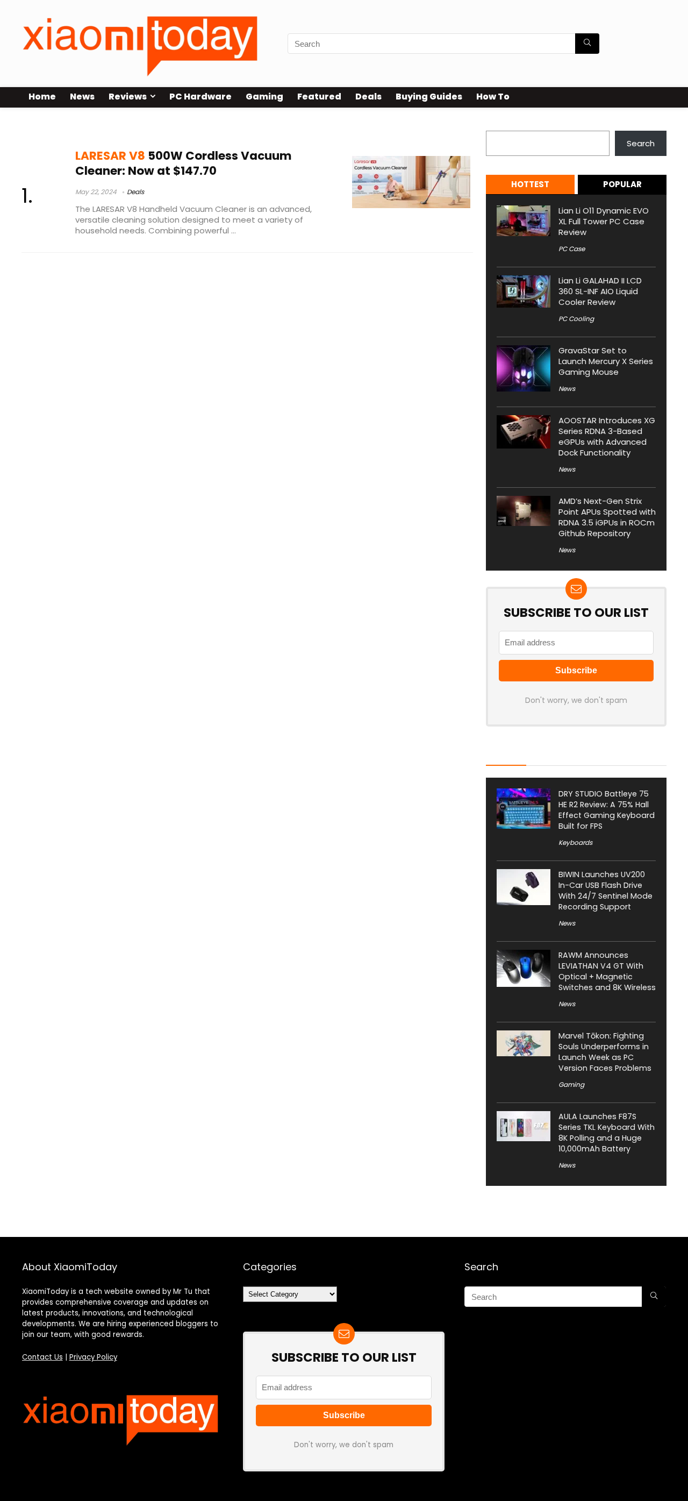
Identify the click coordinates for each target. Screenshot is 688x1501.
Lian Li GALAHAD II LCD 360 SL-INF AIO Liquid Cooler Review (600, 291)
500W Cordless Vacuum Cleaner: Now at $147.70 (183, 163)
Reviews (128, 96)
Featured (319, 96)
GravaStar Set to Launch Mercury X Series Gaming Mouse (605, 361)
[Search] (587, 43)
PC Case (571, 248)
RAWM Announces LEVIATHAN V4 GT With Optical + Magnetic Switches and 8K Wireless (607, 971)
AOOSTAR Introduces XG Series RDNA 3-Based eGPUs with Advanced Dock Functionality (606, 436)
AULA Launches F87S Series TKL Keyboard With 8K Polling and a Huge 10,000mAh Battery (606, 1132)
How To (493, 96)
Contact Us (42, 1357)
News (82, 96)
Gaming (264, 96)
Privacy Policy (93, 1357)
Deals (368, 96)
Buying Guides (429, 96)
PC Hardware (200, 96)
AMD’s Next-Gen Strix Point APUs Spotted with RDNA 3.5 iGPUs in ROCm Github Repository (607, 517)
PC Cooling (576, 318)
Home (42, 96)
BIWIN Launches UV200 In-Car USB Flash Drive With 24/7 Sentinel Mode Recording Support (605, 890)
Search (500, 124)
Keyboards (575, 842)
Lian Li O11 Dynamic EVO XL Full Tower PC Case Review (603, 221)
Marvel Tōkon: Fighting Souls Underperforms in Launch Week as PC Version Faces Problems (604, 1051)
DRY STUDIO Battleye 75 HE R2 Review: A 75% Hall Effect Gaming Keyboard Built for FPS (606, 809)
